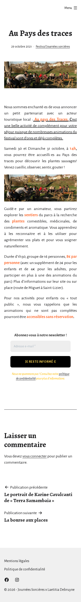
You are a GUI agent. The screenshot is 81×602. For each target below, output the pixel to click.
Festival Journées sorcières (53, 46)
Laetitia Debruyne (61, 590)
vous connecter (34, 456)
